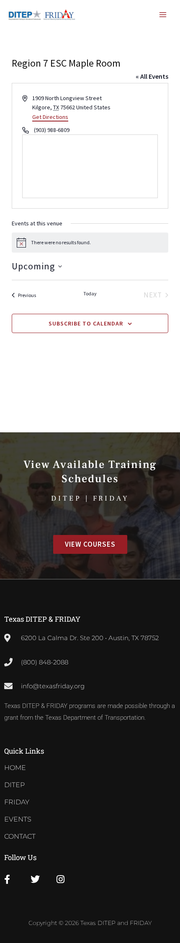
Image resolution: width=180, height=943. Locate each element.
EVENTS (17, 819)
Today (90, 293)
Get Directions (50, 117)
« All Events (152, 76)
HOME (15, 768)
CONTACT (20, 836)
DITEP (14, 785)
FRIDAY (16, 802)
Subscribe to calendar (86, 323)
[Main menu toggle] (163, 15)
